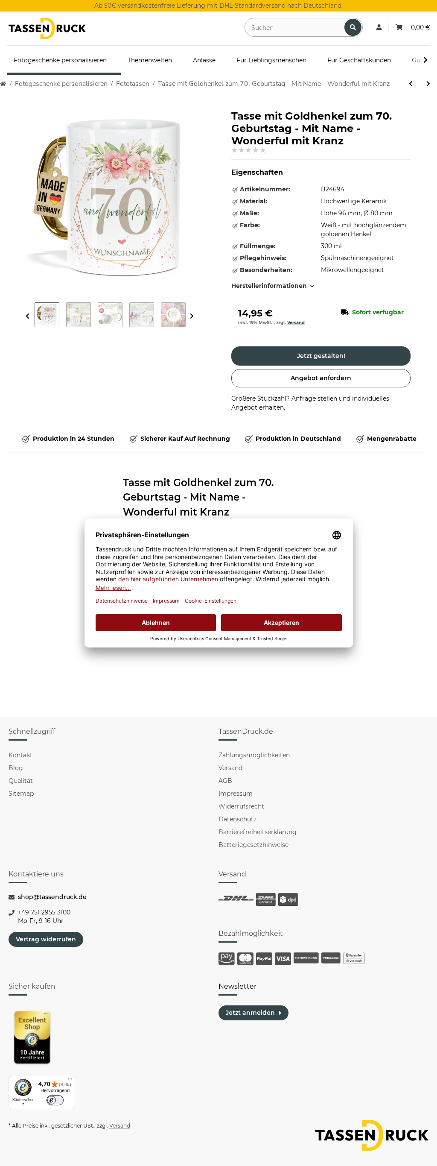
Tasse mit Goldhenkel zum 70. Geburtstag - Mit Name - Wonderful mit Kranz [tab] (198, 497)
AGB (225, 781)
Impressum (235, 793)
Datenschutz (237, 819)
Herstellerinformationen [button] (269, 286)
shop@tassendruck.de (52, 897)
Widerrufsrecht (241, 806)
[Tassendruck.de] (47, 28)
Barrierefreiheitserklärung (257, 832)
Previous (27, 316)
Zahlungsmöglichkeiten (254, 755)
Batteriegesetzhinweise (253, 845)
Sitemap (21, 793)
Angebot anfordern (321, 378)
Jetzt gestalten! (321, 356)
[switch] (55, 1100)
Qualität (21, 781)
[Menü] (70, 1081)
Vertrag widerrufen (46, 939)
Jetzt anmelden (250, 1013)
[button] (379, 27)
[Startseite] (3, 84)
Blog (16, 768)
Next (192, 316)
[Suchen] (352, 27)
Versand (296, 322)
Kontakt (20, 755)
